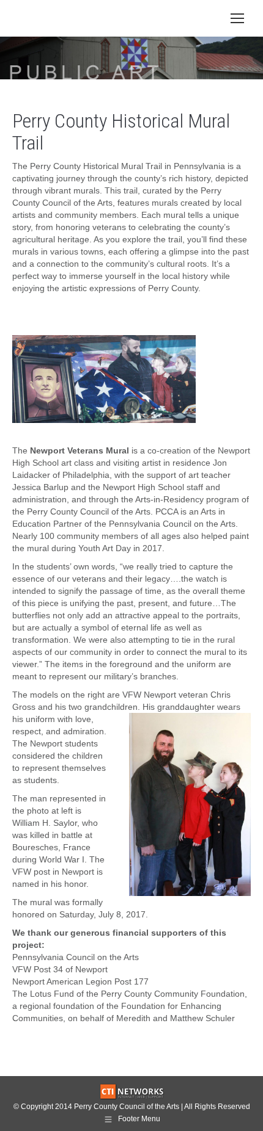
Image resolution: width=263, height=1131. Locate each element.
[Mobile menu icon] (237, 18)
